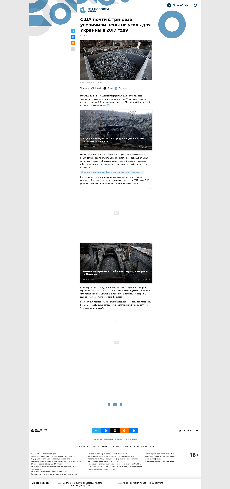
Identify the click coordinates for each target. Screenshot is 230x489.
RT (108, 105)
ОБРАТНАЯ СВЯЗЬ (131, 446)
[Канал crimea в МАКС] (133, 430)
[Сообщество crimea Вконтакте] (105, 430)
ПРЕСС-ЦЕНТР (93, 446)
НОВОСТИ (80, 446)
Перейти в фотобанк (96, 82)
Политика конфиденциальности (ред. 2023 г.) (50, 471)
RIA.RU (144, 446)
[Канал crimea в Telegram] (96, 430)
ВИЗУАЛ (133, 439)
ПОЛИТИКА (98, 439)
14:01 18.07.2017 (85, 36)
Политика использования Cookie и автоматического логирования (53, 467)
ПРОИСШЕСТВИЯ (122, 439)
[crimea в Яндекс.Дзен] (115, 430)
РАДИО (105, 446)
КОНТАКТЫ (116, 446)
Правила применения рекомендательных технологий (54, 474)
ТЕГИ (152, 446)
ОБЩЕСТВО (108, 439)
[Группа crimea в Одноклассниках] (124, 430)
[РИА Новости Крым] (94, 10)
